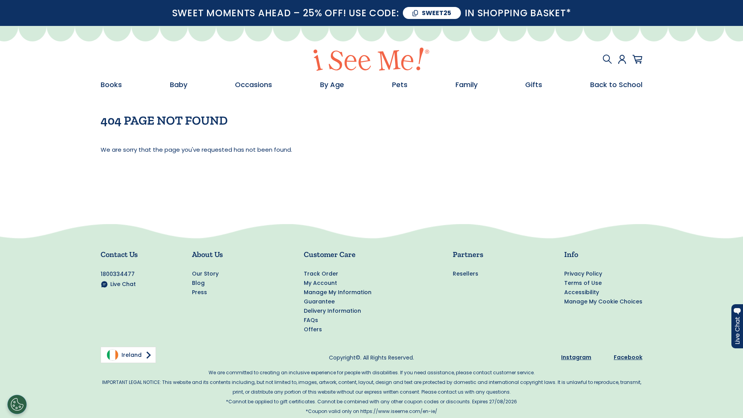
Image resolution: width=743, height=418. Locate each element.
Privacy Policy (583, 274)
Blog (198, 283)
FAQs (311, 320)
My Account (320, 283)
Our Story (205, 274)
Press (199, 292)
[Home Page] (371, 59)
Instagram (576, 357)
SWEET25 (436, 13)
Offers (313, 329)
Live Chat (123, 284)
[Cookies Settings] (17, 404)
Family (466, 84)
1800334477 (118, 274)
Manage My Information (338, 292)
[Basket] (637, 59)
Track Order (321, 274)
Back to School (616, 84)
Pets (399, 84)
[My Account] (622, 59)
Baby (178, 84)
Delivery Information (332, 311)
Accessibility (581, 292)
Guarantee (319, 301)
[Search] (607, 59)
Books (111, 84)
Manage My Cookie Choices (603, 301)
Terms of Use (583, 283)
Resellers (465, 274)
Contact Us (119, 254)
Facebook (628, 357)
